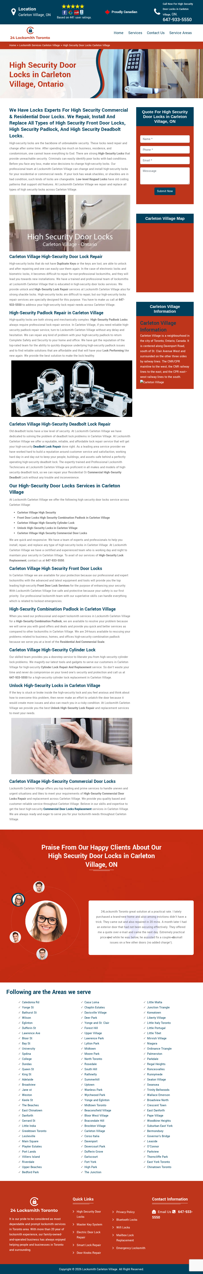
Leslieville (28, 1136)
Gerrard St (28, 1121)
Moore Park (91, 1054)
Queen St (28, 1069)
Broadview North (158, 1100)
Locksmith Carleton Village (99, 1269)
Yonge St (28, 1007)
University (28, 1049)
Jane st (27, 1090)
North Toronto (93, 1059)
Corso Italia (91, 1136)
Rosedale (90, 1064)
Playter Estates (32, 1146)
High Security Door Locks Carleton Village (86, 45)
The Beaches (30, 1105)
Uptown (89, 1085)
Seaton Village (156, 1080)
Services (135, 32)
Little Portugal (156, 1028)
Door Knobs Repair (89, 1253)
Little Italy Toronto (159, 1023)
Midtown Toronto (95, 1105)
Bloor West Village (96, 1116)
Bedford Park (30, 1172)
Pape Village (155, 1116)
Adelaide (27, 1080)
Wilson (26, 1018)
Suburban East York (159, 1126)
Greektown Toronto (34, 1131)
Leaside (152, 1141)
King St (26, 1074)
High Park (90, 1167)
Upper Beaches (32, 1167)
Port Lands (29, 1152)
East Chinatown (32, 1110)
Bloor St (27, 1038)
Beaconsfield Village (97, 1110)
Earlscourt (91, 1157)
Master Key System (89, 1225)
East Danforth (156, 1110)
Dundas (27, 1064)
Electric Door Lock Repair (88, 1235)
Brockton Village (95, 1126)
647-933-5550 (177, 19)
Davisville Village (95, 1013)
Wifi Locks (123, 1227)
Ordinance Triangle (159, 1049)
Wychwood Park (94, 1095)
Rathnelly (90, 1074)
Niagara (152, 1043)
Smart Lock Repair (89, 1245)
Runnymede (155, 1074)
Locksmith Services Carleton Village (39, 45)
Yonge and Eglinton (96, 1100)
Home (119, 32)
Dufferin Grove (93, 1152)
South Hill (90, 1069)
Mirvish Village (157, 1038)
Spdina (26, 1054)
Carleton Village (94, 1131)
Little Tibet (154, 1033)
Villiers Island (31, 1157)
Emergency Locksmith (130, 1248)
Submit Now (165, 191)
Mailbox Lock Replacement (125, 1238)
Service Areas (180, 32)
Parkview (153, 1152)
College (27, 1059)
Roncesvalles (156, 1069)
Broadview (28, 1085)
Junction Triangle (158, 1007)
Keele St (27, 1100)
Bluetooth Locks (126, 1220)
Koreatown (154, 1013)
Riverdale (28, 1162)
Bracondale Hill (94, 1121)
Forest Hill (91, 1028)
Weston (27, 1095)
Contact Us (156, 32)
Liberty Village (156, 1018)
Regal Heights (156, 1064)
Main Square (30, 1141)
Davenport (91, 1141)
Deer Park (90, 1018)
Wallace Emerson (158, 1095)
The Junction (92, 1172)
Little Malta (154, 1002)
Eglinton (27, 1023)
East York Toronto (158, 1162)
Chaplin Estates (94, 1007)
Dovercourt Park (94, 1146)
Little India (29, 1126)
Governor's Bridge (158, 1136)
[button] (42, 954)
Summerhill (92, 1080)
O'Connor (153, 1146)
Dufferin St (29, 1028)
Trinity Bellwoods (158, 1090)
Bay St (26, 1043)
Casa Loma (91, 1002)
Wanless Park (93, 1090)
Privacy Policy (125, 1212)
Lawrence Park (94, 1038)
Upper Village (93, 1033)
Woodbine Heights (159, 1121)
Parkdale (152, 1059)
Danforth (27, 1116)
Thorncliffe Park (157, 1157)
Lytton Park (91, 1043)
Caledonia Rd (30, 1002)
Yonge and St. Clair (96, 1023)
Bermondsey (155, 1131)
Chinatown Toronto (159, 1167)
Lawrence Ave (31, 1033)
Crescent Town (156, 1105)
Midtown (90, 1049)
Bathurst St (29, 1013)
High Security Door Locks (89, 1214)
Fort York (90, 1162)
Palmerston (154, 1054)
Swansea (153, 1085)
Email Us (164, 1211)
